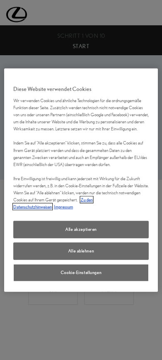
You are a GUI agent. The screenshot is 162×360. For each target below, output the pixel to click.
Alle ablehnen (81, 251)
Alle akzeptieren (81, 229)
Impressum (63, 207)
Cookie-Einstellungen (81, 272)
